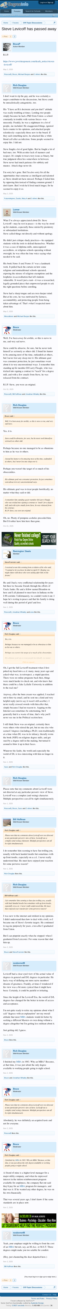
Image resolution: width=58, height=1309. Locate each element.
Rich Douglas (19, 85)
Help (54, 1295)
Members (49, 11)
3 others (34, 198)
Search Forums (9, 15)
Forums (17, 11)
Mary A (24, 198)
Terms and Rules (37, 1298)
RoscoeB (7, 74)
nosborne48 (19, 963)
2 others (37, 74)
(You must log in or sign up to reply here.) (40, 1277)
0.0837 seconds (18, 1305)
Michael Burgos (24, 74)
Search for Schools (32, 11)
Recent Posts (23, 15)
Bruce (14, 74)
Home (6, 11)
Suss (6, 767)
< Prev (5, 36)
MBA (23, 1016)
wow (32, 612)
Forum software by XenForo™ (22, 1301)
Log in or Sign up (46, 2)
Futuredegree (9, 198)
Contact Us (46, 1295)
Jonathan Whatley (32, 394)
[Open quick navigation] (54, 23)
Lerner (16, 209)
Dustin (18, 198)
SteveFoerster (18, 952)
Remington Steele (22, 551)
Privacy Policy (51, 1298)
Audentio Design (37, 1303)
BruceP (16, 44)
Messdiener (8, 316)
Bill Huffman (17, 394)
